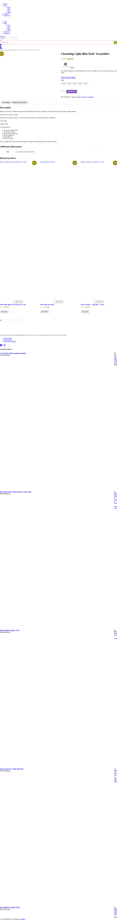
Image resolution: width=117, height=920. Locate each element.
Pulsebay (22, 919)
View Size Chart (68, 77)
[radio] (63, 83)
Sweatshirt (14, 50)
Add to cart (72, 91)
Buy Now (4, 311)
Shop (5, 5)
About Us (6, 14)
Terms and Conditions (10, 341)
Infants (9, 12)
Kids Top (7, 50)
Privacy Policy (8, 338)
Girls (8, 9)
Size (62, 80)
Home (5, 4)
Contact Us (7, 15)
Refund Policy (8, 340)
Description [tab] (6, 102)
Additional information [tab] (19, 102)
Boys (8, 7)
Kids (8, 10)
